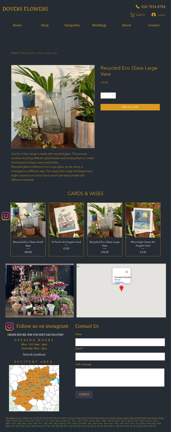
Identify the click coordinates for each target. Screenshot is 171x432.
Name (78, 334)
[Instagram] (6, 216)
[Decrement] (103, 95)
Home (15, 52)
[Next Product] (165, 229)
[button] (139, 14)
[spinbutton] (108, 95)
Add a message (83, 364)
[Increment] (113, 95)
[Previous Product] (6, 229)
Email (78, 348)
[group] (85, 229)
